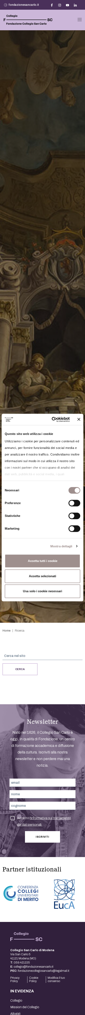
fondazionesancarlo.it (23, 4)
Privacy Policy (15, 979)
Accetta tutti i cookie (42, 561)
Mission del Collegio (24, 1007)
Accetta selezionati (42, 576)
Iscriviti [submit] (42, 836)
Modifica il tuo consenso (56, 979)
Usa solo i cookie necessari (42, 591)
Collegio (16, 1000)
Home (6, 630)
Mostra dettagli (61, 546)
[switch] (74, 503)
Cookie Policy (33, 979)
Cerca (20, 669)
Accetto (44, 818)
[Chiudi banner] (78, 419)
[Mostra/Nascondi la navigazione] (79, 19)
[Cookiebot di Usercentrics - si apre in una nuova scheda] (52, 419)
